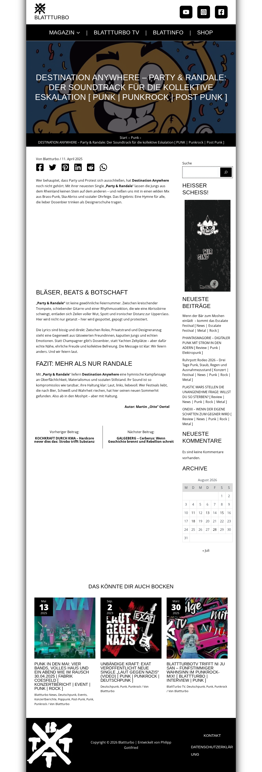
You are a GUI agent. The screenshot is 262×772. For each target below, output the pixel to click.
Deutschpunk (67, 695)
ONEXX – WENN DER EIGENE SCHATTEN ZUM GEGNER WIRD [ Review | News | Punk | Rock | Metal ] (207, 416)
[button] (77, 32)
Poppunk (64, 699)
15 (222, 513)
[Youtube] (186, 12)
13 (207, 513)
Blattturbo (51, 17)
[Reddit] (91, 167)
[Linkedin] (78, 167)
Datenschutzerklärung (212, 750)
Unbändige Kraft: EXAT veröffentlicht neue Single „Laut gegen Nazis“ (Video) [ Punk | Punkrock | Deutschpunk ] (130, 672)
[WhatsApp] (103, 167)
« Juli (205, 550)
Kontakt (212, 736)
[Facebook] (221, 12)
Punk (89, 699)
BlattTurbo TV (176, 686)
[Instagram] (203, 12)
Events (82, 695)
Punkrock (40, 704)
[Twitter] (52, 167)
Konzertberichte (45, 699)
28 (215, 529)
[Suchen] (226, 172)
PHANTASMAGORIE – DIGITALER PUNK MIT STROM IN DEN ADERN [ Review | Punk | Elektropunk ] (206, 345)
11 (193, 513)
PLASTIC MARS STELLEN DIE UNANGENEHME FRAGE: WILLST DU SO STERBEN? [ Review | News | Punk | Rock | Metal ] (206, 394)
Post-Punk (78, 699)
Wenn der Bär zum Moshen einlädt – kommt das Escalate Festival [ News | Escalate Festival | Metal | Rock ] (205, 323)
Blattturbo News (45, 695)
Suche (187, 163)
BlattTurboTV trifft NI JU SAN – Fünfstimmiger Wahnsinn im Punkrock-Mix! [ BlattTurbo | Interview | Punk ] (196, 672)
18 (193, 521)
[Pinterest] (65, 167)
